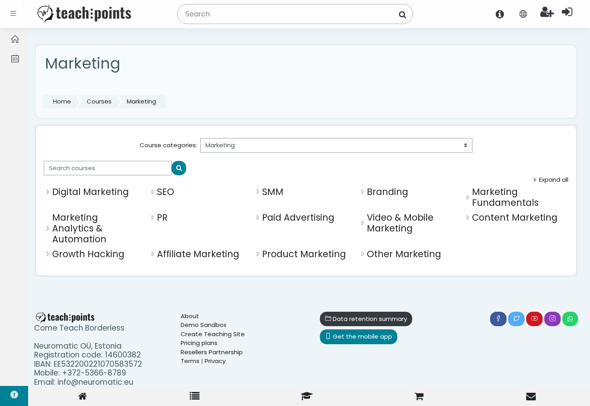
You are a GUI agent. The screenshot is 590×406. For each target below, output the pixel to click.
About (190, 316)
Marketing (141, 101)
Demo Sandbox (203, 325)
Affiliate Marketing (198, 254)
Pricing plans (199, 343)
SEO (165, 191)
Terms (190, 361)
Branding (387, 191)
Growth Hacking (88, 254)
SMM (272, 191)
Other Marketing (404, 254)
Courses (99, 101)
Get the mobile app (361, 336)
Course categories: (168, 145)
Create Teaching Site (213, 334)
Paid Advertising (298, 217)
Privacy (215, 361)
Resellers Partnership (212, 352)
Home (62, 101)
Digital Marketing (90, 191)
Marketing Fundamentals (505, 197)
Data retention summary (369, 319)
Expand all (553, 179)
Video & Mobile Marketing (400, 223)
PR (162, 217)
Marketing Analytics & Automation (79, 228)
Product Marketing (304, 254)
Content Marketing (514, 217)
